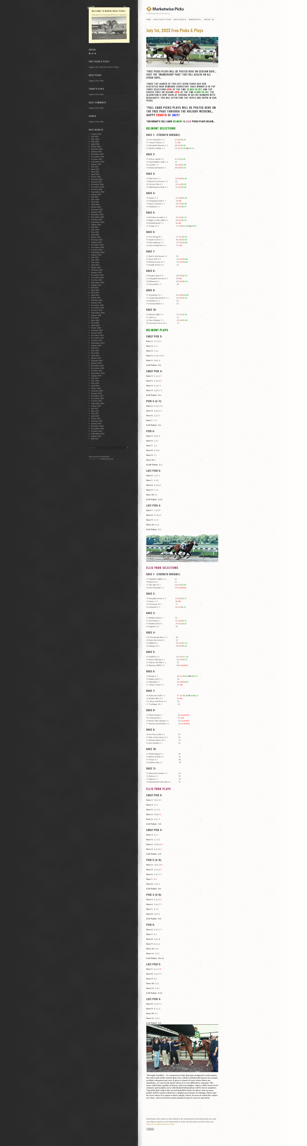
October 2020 (96, 310)
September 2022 (97, 252)
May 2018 (95, 383)
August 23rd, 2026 (96, 81)
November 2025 (97, 156)
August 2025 (96, 164)
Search (127, 448)
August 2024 (96, 194)
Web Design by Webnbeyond (99, 457)
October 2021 (96, 280)
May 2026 (95, 141)
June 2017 (95, 411)
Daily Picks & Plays (162, 19)
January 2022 (96, 272)
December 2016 (97, 426)
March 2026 (96, 146)
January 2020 (96, 333)
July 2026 (94, 136)
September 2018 (97, 373)
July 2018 (94, 378)
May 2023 (95, 232)
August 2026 (96, 134)
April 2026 (95, 144)
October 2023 (96, 219)
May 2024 (95, 202)
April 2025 (95, 174)
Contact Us (209, 19)
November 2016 (97, 428)
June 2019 (95, 350)
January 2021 (96, 302)
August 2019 (96, 345)
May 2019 (95, 353)
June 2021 (95, 290)
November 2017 (97, 398)
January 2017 (96, 423)
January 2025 (96, 182)
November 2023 (97, 217)
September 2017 (97, 403)
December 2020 (97, 305)
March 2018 (96, 388)
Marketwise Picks (107, 459)
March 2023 (96, 237)
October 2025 (96, 159)
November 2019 (97, 338)
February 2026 (97, 149)
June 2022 (95, 260)
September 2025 (97, 161)
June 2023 (95, 229)
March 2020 (96, 328)
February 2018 (97, 391)
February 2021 (97, 300)
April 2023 (95, 234)
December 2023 (97, 214)
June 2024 (95, 199)
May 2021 (95, 292)
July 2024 (94, 197)
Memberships (195, 19)
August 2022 (96, 255)
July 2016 (94, 438)
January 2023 (96, 242)
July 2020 (94, 318)
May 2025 (95, 172)
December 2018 (97, 365)
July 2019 (94, 348)
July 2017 (94, 408)
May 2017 (95, 413)
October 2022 (96, 250)
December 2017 (97, 396)
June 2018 (95, 381)
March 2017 (96, 418)
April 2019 (95, 355)
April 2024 (95, 204)
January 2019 (96, 363)
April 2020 (95, 325)
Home (148, 19)
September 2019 (97, 343)
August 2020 (96, 315)
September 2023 (97, 222)
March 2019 (96, 358)
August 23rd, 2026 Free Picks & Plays (104, 67)
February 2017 (97, 421)
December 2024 (97, 184)
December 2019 (97, 335)
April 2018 (95, 386)
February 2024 (97, 209)
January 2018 (96, 393)
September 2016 (97, 433)
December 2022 (97, 245)
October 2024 (96, 189)
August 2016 (96, 436)
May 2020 (95, 323)
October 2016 (96, 431)
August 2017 (96, 406)
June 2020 (95, 320)
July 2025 (94, 166)
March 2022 (96, 267)
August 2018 (96, 375)
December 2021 (97, 275)
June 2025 (95, 169)
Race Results (180, 19)
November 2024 (97, 187)
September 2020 (97, 313)
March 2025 (96, 177)
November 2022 (97, 247)
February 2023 (97, 240)
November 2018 (97, 368)
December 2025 (97, 154)
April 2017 (95, 416)
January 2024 (96, 212)
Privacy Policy (168, 1124)
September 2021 (97, 282)
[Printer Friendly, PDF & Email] (150, 1129)
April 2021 (95, 295)
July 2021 (94, 287)
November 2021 (97, 277)
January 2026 (96, 151)
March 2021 (96, 297)
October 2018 (96, 370)
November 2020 (97, 307)
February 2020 (97, 330)
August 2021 (96, 285)
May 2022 (95, 262)
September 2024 (97, 192)
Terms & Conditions (154, 1124)
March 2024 (96, 207)
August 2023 (96, 224)
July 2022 (94, 257)
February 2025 (97, 179)
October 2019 (96, 340)
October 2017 (96, 401)
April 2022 (95, 265)
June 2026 (95, 139)
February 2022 (97, 270)
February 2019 (97, 360)
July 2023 (94, 227)
